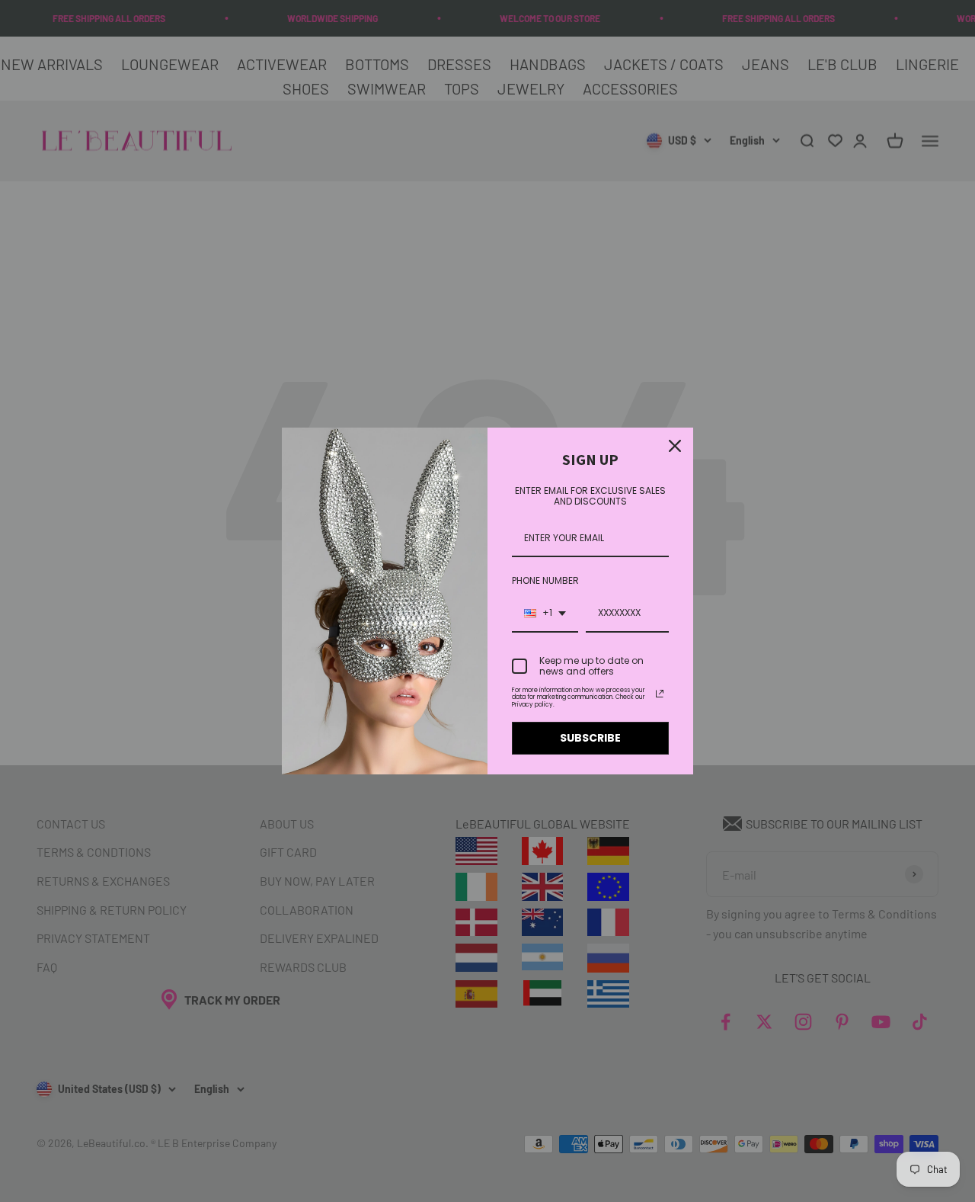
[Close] (675, 446)
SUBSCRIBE (590, 737)
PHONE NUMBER (545, 580)
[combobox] (545, 613)
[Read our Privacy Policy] (660, 693)
